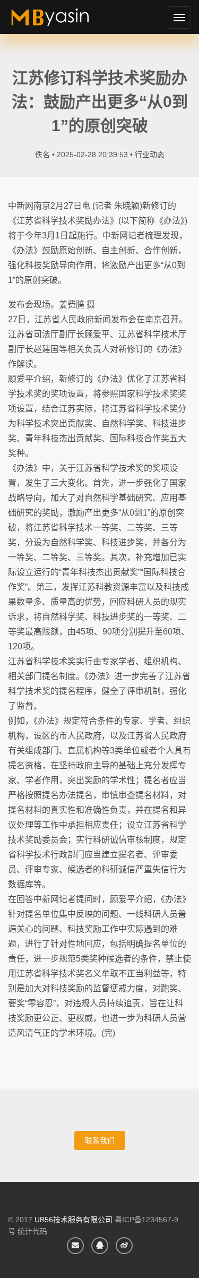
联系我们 (100, 1140)
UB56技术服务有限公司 (73, 1219)
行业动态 (150, 154)
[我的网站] (62, 21)
